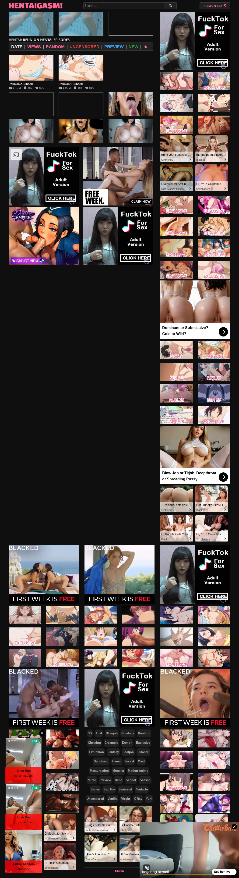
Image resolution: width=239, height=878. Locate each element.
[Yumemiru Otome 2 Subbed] (176, 269)
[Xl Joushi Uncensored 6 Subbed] (176, 226)
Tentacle (142, 789)
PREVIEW (114, 46)
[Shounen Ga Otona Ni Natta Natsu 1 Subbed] (176, 204)
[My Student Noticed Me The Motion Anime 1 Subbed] (176, 781)
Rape (118, 780)
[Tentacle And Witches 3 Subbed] (138, 614)
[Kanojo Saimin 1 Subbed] (176, 393)
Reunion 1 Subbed (71, 84)
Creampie (111, 742)
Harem (117, 761)
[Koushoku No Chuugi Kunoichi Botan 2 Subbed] (138, 636)
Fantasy (113, 752)
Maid (141, 761)
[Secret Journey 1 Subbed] (138, 658)
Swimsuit (125, 789)
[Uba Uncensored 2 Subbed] (62, 614)
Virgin (125, 798)
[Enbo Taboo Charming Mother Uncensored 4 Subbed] (176, 636)
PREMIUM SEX (213, 5)
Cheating (94, 742)
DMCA (119, 871)
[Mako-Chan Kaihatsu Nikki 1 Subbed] (101, 658)
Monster (118, 770)
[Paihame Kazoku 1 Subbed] (176, 124)
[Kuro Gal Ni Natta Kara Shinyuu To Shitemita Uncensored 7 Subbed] (62, 658)
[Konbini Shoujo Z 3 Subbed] (101, 614)
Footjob (128, 752)
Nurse (92, 780)
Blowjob (112, 733)
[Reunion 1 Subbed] (81, 68)
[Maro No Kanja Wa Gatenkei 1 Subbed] (101, 636)
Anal (98, 733)
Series (95, 789)
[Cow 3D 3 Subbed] (62, 781)
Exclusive (143, 742)
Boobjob (144, 733)
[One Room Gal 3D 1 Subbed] (62, 760)
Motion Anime (138, 770)
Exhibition (96, 752)
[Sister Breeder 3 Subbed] (176, 658)
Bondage (127, 733)
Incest (129, 761)
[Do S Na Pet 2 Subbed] (176, 103)
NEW (133, 46)
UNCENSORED (84, 46)
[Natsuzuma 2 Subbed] (176, 81)
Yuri (149, 798)
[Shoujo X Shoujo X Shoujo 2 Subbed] (176, 614)
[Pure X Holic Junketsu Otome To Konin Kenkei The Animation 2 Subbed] (176, 415)
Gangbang (101, 761)
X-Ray (138, 798)
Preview (105, 780)
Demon (127, 742)
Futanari (143, 752)
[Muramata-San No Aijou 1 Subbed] (176, 371)
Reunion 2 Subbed (21, 84)
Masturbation (99, 770)
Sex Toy (109, 789)
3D (90, 733)
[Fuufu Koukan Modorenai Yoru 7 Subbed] (176, 248)
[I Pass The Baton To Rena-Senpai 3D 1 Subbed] (62, 738)
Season (145, 780)
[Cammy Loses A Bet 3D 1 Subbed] (62, 803)
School (131, 780)
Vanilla (112, 798)
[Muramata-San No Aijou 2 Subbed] (176, 350)
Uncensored (95, 798)
